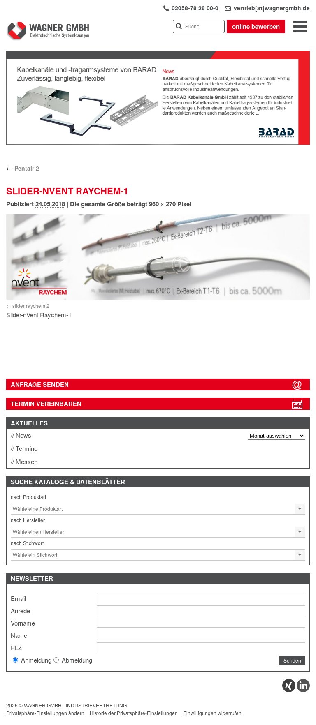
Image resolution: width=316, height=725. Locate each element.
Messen (26, 461)
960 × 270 (162, 203)
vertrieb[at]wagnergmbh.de (272, 8)
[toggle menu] (300, 27)
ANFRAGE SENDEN (40, 384)
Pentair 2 (22, 168)
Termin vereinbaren (46, 403)
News (23, 435)
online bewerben (256, 26)
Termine (26, 448)
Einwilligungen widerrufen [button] (212, 712)
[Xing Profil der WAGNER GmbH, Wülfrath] (288, 689)
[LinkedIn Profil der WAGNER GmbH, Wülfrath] (303, 689)
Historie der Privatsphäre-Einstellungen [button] (134, 712)
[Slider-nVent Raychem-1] (158, 257)
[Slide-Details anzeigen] (158, 142)
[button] (300, 509)
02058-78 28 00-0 (195, 8)
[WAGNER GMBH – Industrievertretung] (47, 38)
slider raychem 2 (30, 305)
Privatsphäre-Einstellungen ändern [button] (45, 712)
